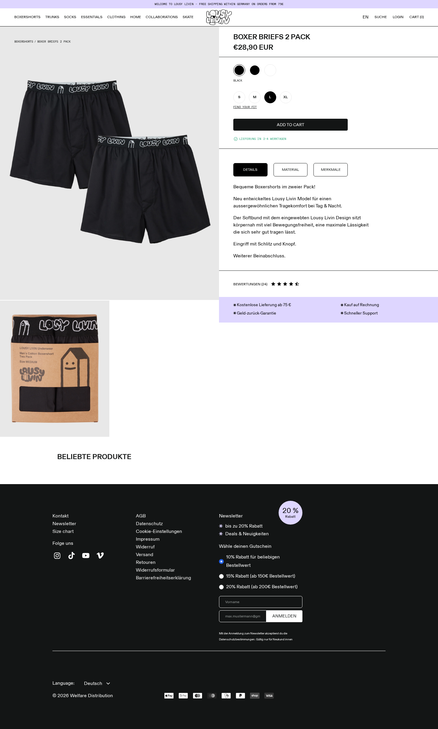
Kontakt (60, 516)
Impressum (147, 539)
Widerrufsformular (155, 570)
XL (285, 97)
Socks (70, 17)
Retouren (146, 562)
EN (366, 17)
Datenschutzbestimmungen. (237, 639)
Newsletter (64, 524)
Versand (144, 555)
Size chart (63, 531)
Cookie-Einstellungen (159, 531)
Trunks (52, 17)
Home (135, 17)
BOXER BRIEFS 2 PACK (54, 41)
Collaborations (162, 17)
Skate (188, 17)
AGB (141, 516)
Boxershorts (27, 17)
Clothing (116, 17)
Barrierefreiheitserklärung (163, 578)
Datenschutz (149, 524)
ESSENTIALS (91, 17)
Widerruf (145, 547)
